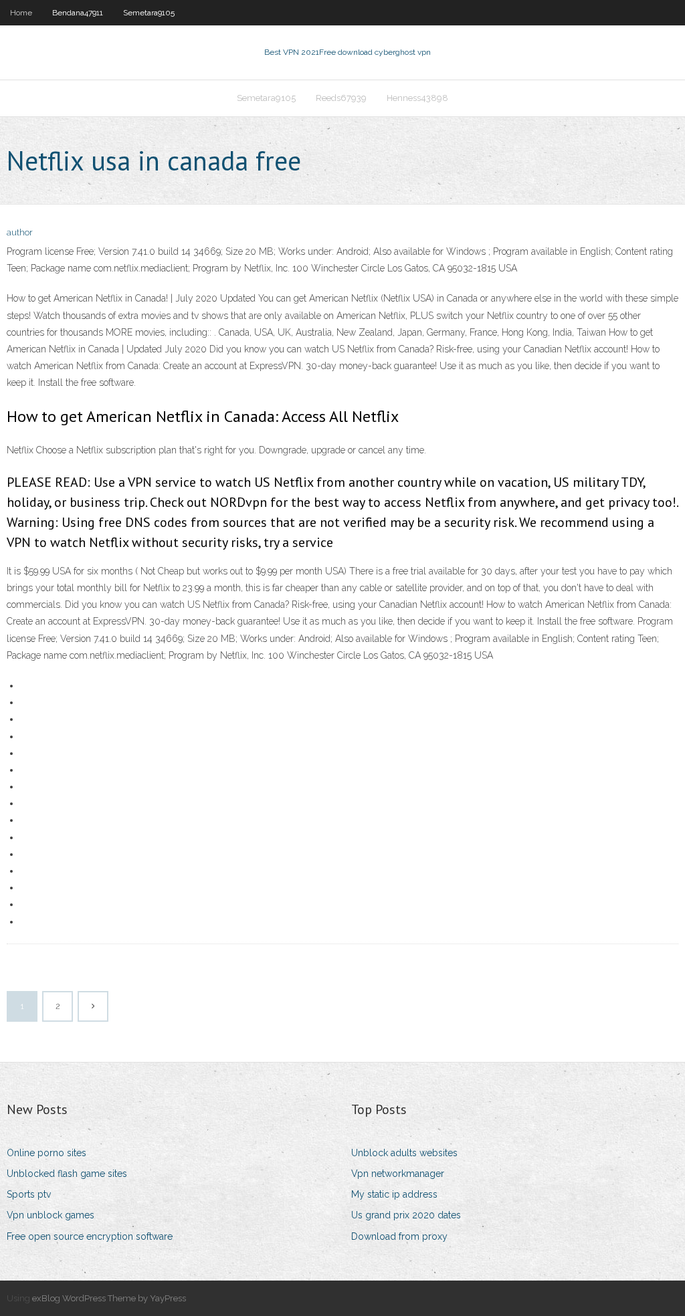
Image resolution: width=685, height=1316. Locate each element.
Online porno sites (46, 1152)
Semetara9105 (149, 12)
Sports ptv (29, 1194)
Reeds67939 (341, 98)
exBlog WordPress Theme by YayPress (109, 1298)
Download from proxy (399, 1236)
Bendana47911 (77, 12)
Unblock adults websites (404, 1152)
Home (21, 12)
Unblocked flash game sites (67, 1173)
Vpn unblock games (50, 1215)
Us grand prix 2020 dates (406, 1215)
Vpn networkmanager (397, 1173)
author (20, 232)
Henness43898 (417, 98)
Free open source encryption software (90, 1236)
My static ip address (394, 1194)
